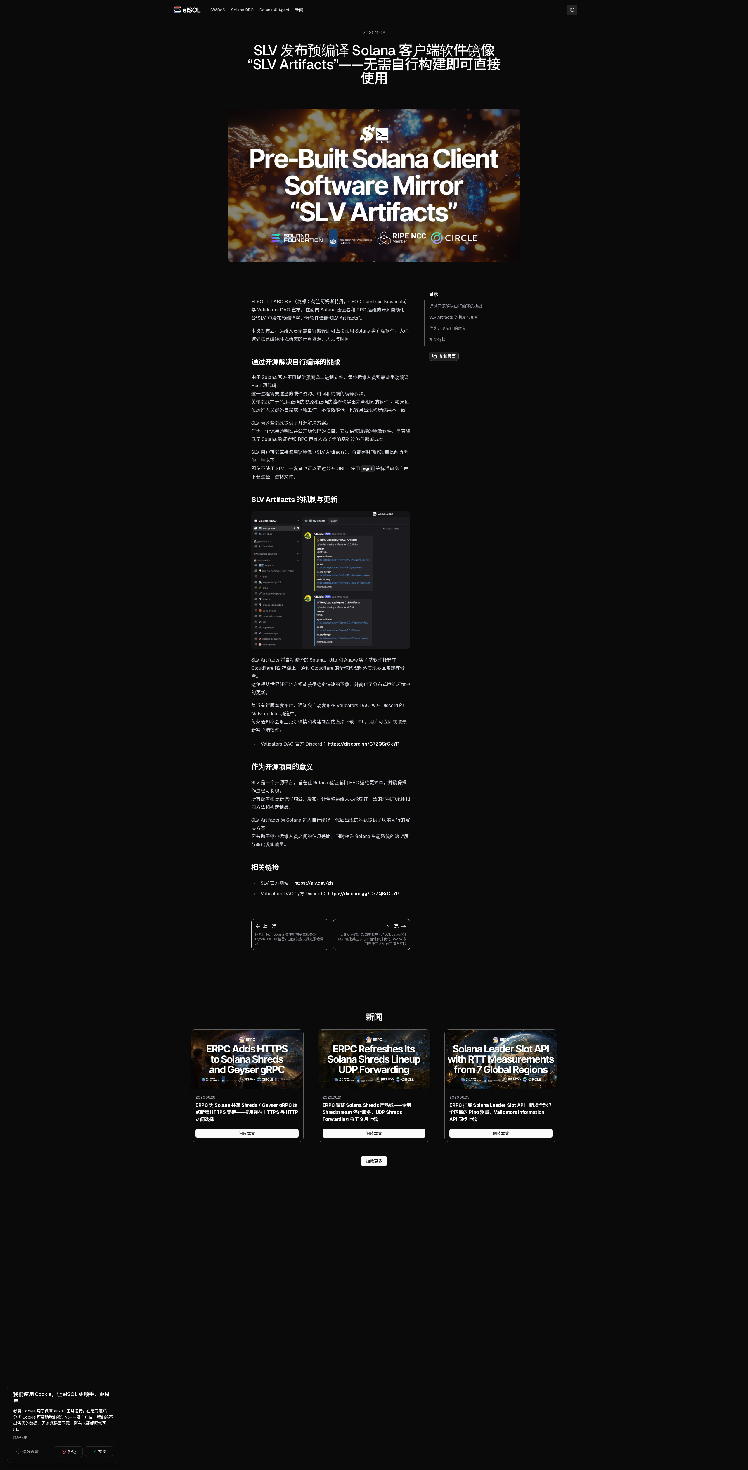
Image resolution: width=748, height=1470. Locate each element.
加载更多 (374, 1161)
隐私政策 (20, 1437)
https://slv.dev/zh (314, 883)
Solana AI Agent (274, 10)
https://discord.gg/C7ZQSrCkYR (363, 744)
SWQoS (217, 10)
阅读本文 (247, 1133)
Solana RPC (242, 10)
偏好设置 (30, 1451)
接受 (102, 1451)
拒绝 (72, 1451)
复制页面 (447, 356)
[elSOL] (187, 10)
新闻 (299, 10)
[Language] (572, 10)
